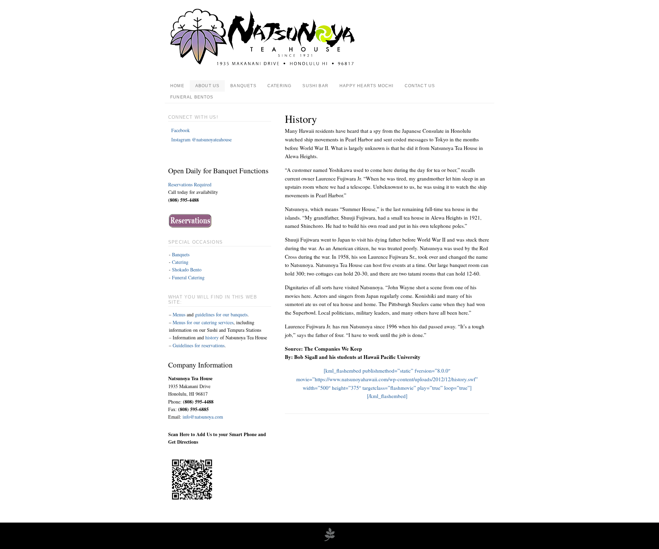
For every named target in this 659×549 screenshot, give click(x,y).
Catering (279, 85)
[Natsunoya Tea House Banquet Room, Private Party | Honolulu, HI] (263, 68)
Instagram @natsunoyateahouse (201, 139)
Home (177, 85)
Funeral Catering (188, 277)
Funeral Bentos (191, 97)
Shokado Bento (186, 269)
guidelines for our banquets (221, 314)
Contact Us (420, 85)
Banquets (243, 85)
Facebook (181, 130)
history (212, 337)
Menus (179, 314)
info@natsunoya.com (203, 416)
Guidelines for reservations (198, 345)
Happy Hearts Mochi (366, 85)
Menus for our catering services (203, 322)
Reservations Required (189, 184)
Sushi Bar (315, 85)
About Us (207, 85)
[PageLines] (329, 540)
